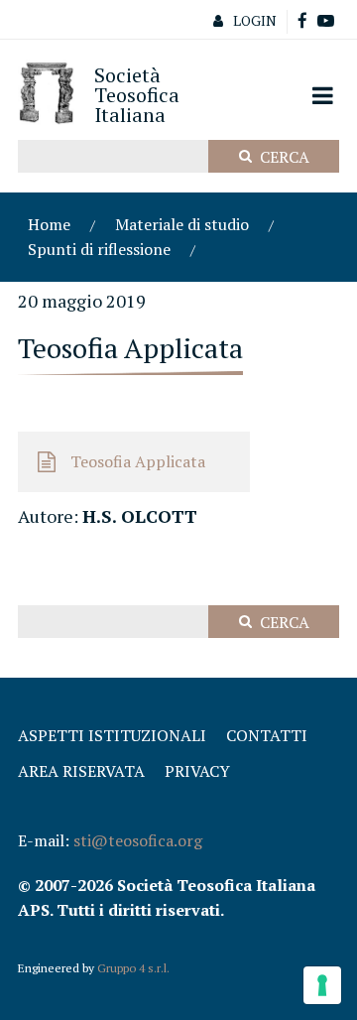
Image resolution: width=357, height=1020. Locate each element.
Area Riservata (81, 771)
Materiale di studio (182, 224)
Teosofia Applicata (137, 461)
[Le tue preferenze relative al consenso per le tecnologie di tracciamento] (322, 985)
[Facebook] (302, 21)
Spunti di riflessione (99, 249)
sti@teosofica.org (137, 840)
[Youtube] (325, 21)
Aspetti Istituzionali (112, 735)
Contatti (266, 735)
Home (49, 224)
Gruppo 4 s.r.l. (133, 967)
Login (255, 20)
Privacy (197, 771)
